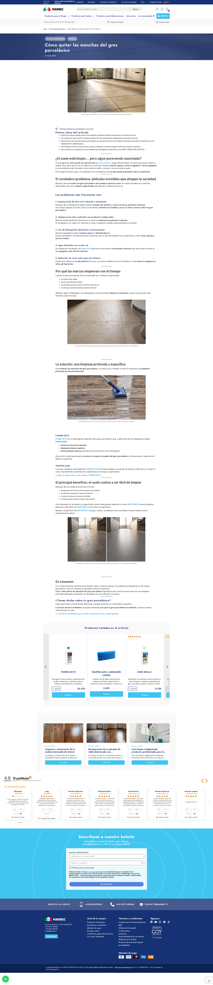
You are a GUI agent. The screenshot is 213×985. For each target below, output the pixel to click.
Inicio (45, 29)
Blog (143, 2)
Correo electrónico (79, 852)
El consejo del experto (57, 29)
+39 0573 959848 (125, 904)
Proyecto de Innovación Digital (131, 942)
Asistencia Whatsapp (116, 22)
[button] (202, 780)
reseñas (30, 780)
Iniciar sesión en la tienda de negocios (64, 2)
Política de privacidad (91, 872)
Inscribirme (106, 884)
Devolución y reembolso (96, 925)
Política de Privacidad (127, 928)
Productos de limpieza (96, 922)
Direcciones (51, 936)
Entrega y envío (93, 931)
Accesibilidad (124, 945)
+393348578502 (93, 904)
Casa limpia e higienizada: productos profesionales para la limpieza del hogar (148, 750)
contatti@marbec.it (51, 931)
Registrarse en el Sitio (128, 939)
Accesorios (131, 16)
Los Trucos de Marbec (128, 2)
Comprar (68, 695)
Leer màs (63, 762)
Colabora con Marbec (156, 2)
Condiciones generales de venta (100, 934)
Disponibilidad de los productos (131, 936)
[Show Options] (142, 863)
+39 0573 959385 (51, 929)
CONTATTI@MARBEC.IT (156, 904)
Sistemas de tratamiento (108, 2)
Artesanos (91, 2)
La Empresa (79, 2)
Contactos (123, 934)
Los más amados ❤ (146, 16)
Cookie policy (124, 931)
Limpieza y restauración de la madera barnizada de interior (60, 750)
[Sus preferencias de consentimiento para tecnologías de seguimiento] (209, 981)
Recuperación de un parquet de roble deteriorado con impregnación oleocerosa (104, 750)
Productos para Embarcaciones (109, 16)
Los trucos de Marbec (95, 936)
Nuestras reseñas (164, 22)
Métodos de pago (94, 928)
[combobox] (106, 863)
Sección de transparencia (122, 967)
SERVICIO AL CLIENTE (59, 904)
